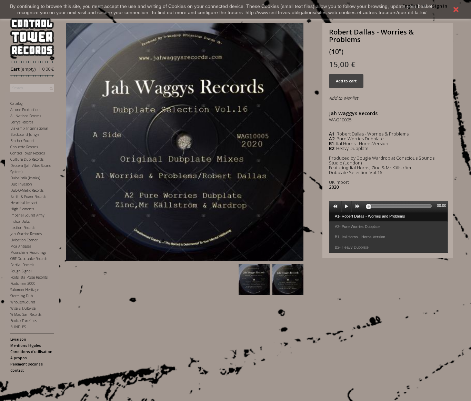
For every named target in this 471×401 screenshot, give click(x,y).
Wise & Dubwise (23, 308)
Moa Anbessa (20, 246)
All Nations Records (25, 115)
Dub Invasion (21, 184)
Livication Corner (24, 240)
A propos (18, 357)
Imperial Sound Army (27, 215)
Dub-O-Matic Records (26, 190)
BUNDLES (18, 326)
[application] (388, 206)
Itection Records (22, 227)
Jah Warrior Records (26, 233)
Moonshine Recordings (28, 252)
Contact (17, 370)
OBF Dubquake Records (28, 258)
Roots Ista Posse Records (29, 277)
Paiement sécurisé (26, 364)
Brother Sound (22, 140)
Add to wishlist (343, 98)
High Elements (22, 209)
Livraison (18, 339)
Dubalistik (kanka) (25, 178)
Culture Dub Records (26, 159)
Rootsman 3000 (23, 283)
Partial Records (22, 264)
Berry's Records (21, 122)
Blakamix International (29, 128)
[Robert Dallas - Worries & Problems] (254, 279)
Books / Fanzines (23, 320)
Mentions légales (25, 345)
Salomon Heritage (24, 289)
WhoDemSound (22, 302)
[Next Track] (358, 206)
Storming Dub (21, 295)
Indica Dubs (20, 221)
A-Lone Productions (25, 109)
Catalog (16, 103)
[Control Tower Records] (32, 37)
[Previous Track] (335, 206)
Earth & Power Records (28, 196)
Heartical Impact (23, 202)
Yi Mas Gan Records (25, 314)
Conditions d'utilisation (31, 351)
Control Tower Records (27, 153)
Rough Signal (21, 271)
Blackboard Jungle (24, 134)
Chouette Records (24, 146)
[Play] (346, 206)
